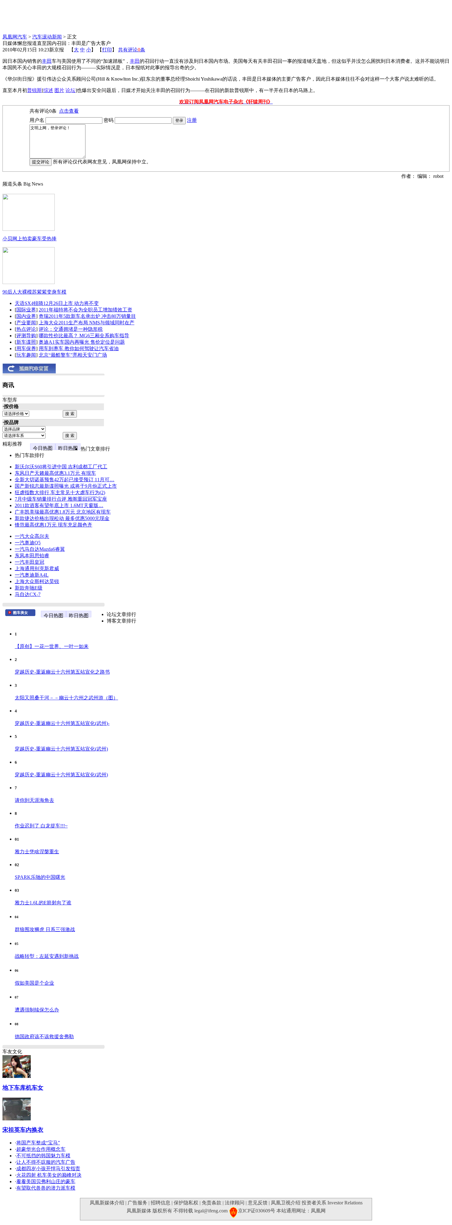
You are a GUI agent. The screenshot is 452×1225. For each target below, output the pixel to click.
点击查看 (69, 111)
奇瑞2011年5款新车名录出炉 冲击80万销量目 (87, 316)
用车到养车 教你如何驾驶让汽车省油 (79, 348)
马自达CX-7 (28, 594)
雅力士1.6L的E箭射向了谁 (43, 902)
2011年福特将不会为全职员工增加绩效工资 (85, 309)
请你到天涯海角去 (34, 800)
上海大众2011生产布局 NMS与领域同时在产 (86, 322)
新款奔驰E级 (28, 587)
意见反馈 (258, 1202)
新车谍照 (26, 342)
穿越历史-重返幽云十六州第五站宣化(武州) (61, 748)
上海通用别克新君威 (37, 568)
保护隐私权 (186, 1202)
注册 (192, 120)
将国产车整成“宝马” (38, 1142)
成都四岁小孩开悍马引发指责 (48, 1168)
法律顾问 (234, 1202)
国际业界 (26, 309)
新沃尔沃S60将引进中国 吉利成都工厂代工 (61, 466)
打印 (107, 49)
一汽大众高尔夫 (32, 536)
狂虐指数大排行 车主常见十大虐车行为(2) (60, 492)
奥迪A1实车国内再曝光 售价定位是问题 (82, 342)
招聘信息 (160, 1202)
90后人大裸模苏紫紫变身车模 (34, 291)
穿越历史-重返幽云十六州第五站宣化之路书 (62, 672)
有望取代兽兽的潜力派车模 (45, 1188)
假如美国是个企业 (34, 983)
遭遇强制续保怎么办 (37, 1009)
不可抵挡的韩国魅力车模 (43, 1155)
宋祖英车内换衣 (22, 1130)
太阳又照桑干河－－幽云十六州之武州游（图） (66, 697)
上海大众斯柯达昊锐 (37, 581)
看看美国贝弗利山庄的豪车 (45, 1181)
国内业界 (26, 316)
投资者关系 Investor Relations (332, 1202)
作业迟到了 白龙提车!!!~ (41, 825)
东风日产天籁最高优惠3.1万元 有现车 (55, 473)
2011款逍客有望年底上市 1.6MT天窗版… (59, 505)
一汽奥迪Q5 (28, 542)
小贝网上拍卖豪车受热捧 (29, 238)
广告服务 (137, 1202)
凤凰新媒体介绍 (107, 1202)
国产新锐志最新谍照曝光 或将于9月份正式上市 (66, 486)
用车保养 (26, 348)
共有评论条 (131, 49)
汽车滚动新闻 (47, 36)
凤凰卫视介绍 (285, 1202)
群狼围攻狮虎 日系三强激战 (45, 929)
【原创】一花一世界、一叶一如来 (52, 646)
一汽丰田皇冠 (29, 562)
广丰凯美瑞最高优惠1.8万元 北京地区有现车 (63, 511)
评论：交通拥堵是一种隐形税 (71, 329)
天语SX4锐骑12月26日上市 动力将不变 (57, 303)
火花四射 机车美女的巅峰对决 (48, 1175)
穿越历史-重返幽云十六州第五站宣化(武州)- (62, 723)
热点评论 (26, 329)
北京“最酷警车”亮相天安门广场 (73, 355)
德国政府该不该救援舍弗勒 (44, 1036)
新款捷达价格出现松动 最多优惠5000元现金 (62, 518)
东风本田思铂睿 (32, 555)
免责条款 (211, 1202)
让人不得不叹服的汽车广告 (45, 1162)
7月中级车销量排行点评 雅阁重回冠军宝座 (61, 499)
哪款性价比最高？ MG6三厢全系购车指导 (84, 335)
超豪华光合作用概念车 (40, 1149)
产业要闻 (26, 322)
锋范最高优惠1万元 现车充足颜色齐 (53, 524)
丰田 (47, 61)
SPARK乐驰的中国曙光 (40, 877)
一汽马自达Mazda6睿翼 (40, 549)
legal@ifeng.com (211, 1210)
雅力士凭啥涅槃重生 (37, 851)
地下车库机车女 (22, 1087)
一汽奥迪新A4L (32, 575)
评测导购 (26, 335)
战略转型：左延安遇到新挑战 (47, 956)
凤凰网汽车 (14, 36)
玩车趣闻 (26, 355)
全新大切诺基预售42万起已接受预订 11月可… (64, 479)
